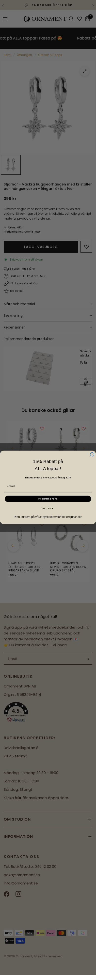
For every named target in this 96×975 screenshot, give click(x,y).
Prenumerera (48, 499)
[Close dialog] (92, 455)
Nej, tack (48, 508)
